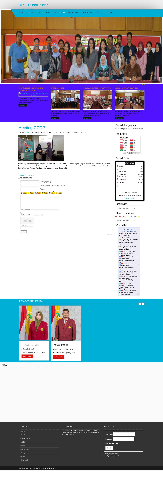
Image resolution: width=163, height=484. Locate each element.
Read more (23, 105)
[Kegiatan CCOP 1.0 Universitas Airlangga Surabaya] (33, 94)
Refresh (24, 225)
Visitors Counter (130, 198)
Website (42, 189)
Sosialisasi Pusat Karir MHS (126, 88)
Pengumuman (86, 13)
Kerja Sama (73, 13)
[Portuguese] (132, 217)
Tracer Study (43, 13)
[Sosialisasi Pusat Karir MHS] (129, 99)
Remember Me (110, 443)
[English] (116, 217)
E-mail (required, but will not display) (52, 185)
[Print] (81, 132)
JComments (110, 234)
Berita (62, 13)
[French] (120, 217)
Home (22, 13)
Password (108, 439)
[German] (124, 217)
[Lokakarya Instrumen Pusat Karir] (97, 99)
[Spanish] (140, 217)
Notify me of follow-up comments (32, 215)
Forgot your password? (111, 454)
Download (109, 13)
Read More (27, 356)
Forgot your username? (111, 456)
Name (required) (45, 182)
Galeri (98, 13)
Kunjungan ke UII (57, 88)
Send (24, 231)
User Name (109, 434)
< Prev (22, 175)
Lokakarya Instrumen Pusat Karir (97, 88)
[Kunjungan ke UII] (65, 99)
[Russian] (136, 217)
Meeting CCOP (31, 127)
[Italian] (128, 217)
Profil (30, 13)
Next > (31, 175)
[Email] (86, 132)
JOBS (54, 13)
